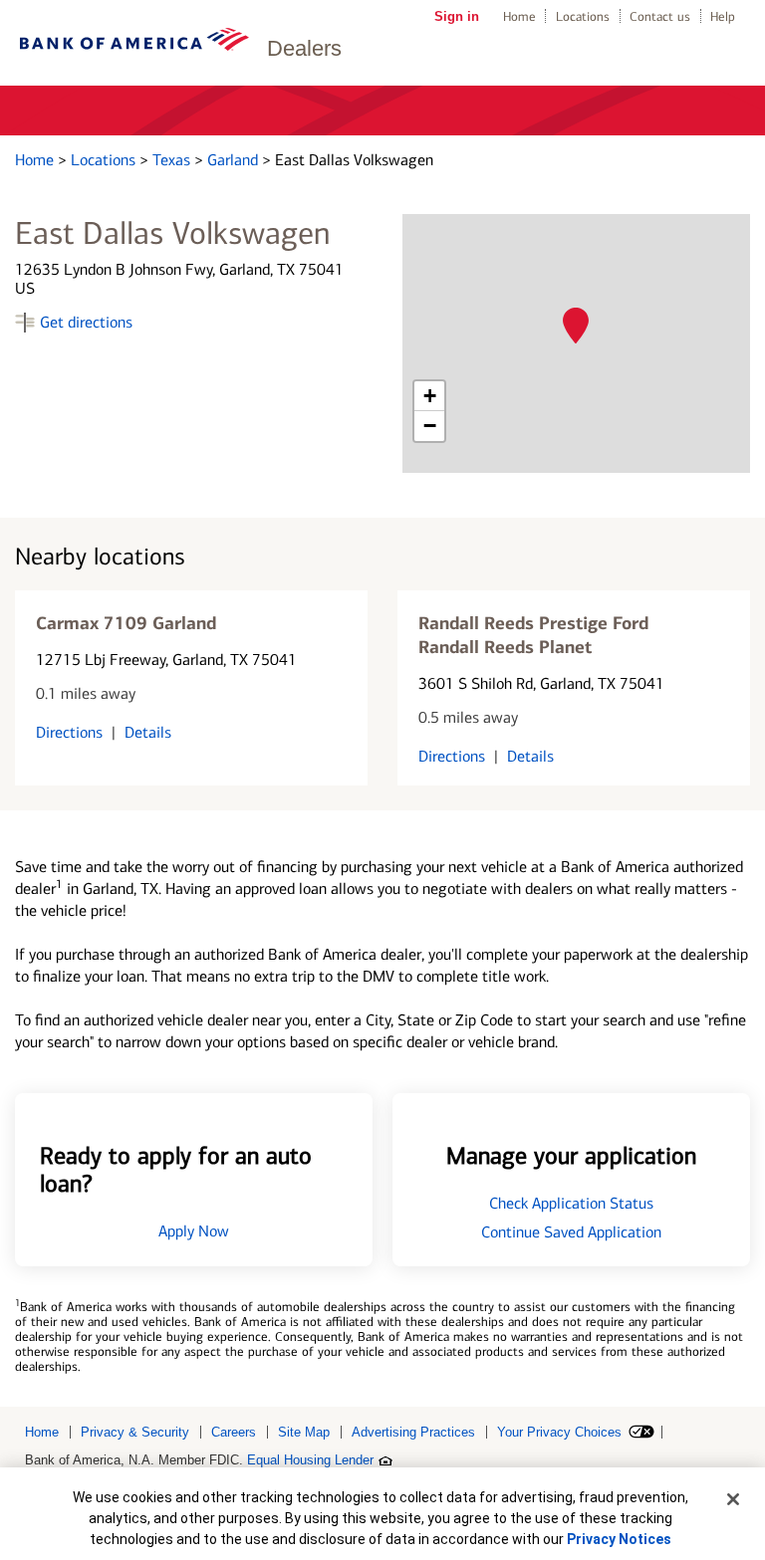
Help (722, 16)
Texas (173, 159)
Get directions (86, 322)
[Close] (733, 1499)
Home (519, 16)
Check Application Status (571, 1203)
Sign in (456, 16)
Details (148, 732)
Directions (69, 732)
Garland (234, 159)
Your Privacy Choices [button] (559, 1432)
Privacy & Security (135, 1432)
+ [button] (429, 395)
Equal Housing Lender (310, 1459)
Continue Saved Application (571, 1232)
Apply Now (193, 1231)
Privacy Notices (619, 1539)
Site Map (304, 1432)
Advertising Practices (413, 1432)
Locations (583, 16)
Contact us (660, 16)
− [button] (429, 425)
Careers (233, 1432)
